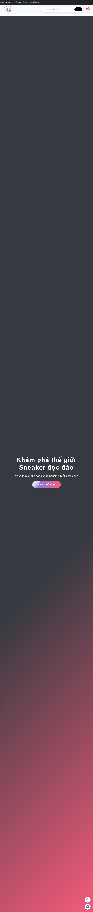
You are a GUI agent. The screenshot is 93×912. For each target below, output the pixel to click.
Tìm (78, 9)
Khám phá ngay (46, 484)
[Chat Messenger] (88, 907)
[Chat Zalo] (88, 900)
